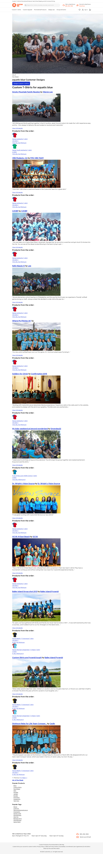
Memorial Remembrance (21, 810)
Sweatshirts (17, 799)
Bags (15, 785)
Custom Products (43, 844)
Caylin (52, 723)
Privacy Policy (40, 846)
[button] (85, 6)
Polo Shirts (16, 797)
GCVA (35, 536)
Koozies (16, 796)
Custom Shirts (17, 787)
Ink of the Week (17, 780)
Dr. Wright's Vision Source (23, 483)
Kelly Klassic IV (18, 266)
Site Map (62, 844)
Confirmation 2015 (39, 374)
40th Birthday (17, 820)
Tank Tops (16, 801)
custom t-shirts (32, 846)
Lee (29, 266)
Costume (16, 808)
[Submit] (25, 5)
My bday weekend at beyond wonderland (30, 429)
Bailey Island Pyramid (49, 591)
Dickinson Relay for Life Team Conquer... (29, 723)
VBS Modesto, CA (19, 158)
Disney (15, 807)
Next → (25, 778)
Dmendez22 (56, 429)
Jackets (16, 794)
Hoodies (16, 792)
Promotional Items (54, 844)
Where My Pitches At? (21, 321)
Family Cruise (17, 813)
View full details (17, 128)
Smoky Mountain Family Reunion (26, 92)
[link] (17, 5)
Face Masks (17, 789)
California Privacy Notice (51, 846)
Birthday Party (18, 818)
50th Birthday (17, 815)
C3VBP (15, 211)
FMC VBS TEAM (37, 158)
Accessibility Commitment (66, 846)
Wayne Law (48, 92)
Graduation (17, 812)
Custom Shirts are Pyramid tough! (27, 657)
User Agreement (77, 846)
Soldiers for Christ (20, 374)
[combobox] (42, 5)
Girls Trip (16, 817)
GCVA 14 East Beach (21, 536)
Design (21, 83)
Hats (15, 790)
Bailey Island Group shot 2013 (24, 591)
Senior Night (17, 822)
